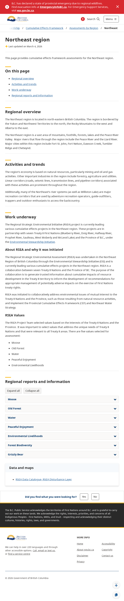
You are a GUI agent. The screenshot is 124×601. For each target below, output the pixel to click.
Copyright (107, 549)
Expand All (13, 390)
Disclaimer (82, 555)
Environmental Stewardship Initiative (32, 242)
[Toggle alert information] (83, 19)
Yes (84, 496)
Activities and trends (24, 84)
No (95, 496)
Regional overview (23, 78)
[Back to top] (116, 585)
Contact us (107, 555)
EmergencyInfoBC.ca (53, 7)
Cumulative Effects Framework (44, 28)
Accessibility (108, 543)
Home (80, 543)
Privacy (80, 561)
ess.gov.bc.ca (25, 10)
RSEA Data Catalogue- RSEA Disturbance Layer (44, 479)
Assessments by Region (83, 28)
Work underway (21, 90)
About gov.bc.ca (85, 549)
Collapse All (32, 390)
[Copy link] (116, 595)
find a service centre (19, 553)
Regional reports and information (32, 95)
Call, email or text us (44, 550)
